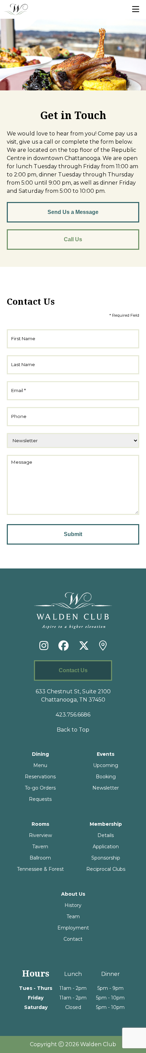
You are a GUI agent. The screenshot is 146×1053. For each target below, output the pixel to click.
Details (105, 835)
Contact (73, 939)
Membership (106, 824)
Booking (106, 777)
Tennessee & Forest (40, 869)
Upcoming (105, 765)
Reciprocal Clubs (105, 869)
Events (105, 754)
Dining (40, 754)
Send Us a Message (73, 212)
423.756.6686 (73, 714)
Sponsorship (105, 858)
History (73, 905)
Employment (73, 928)
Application (106, 846)
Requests (40, 799)
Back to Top (73, 729)
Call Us (73, 239)
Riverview (40, 835)
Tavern (40, 846)
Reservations (40, 777)
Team (73, 916)
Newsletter (105, 788)
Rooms (40, 824)
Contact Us (73, 670)
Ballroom (40, 858)
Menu (40, 765)
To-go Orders (40, 788)
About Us (73, 894)
